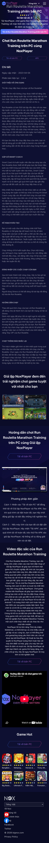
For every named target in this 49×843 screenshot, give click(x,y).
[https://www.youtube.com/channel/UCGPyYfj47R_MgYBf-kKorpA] (6, 814)
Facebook (9, 824)
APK (37, 58)
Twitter (7, 828)
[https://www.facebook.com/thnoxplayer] (6, 820)
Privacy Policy (11, 836)
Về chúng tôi (10, 812)
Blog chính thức (11, 816)
